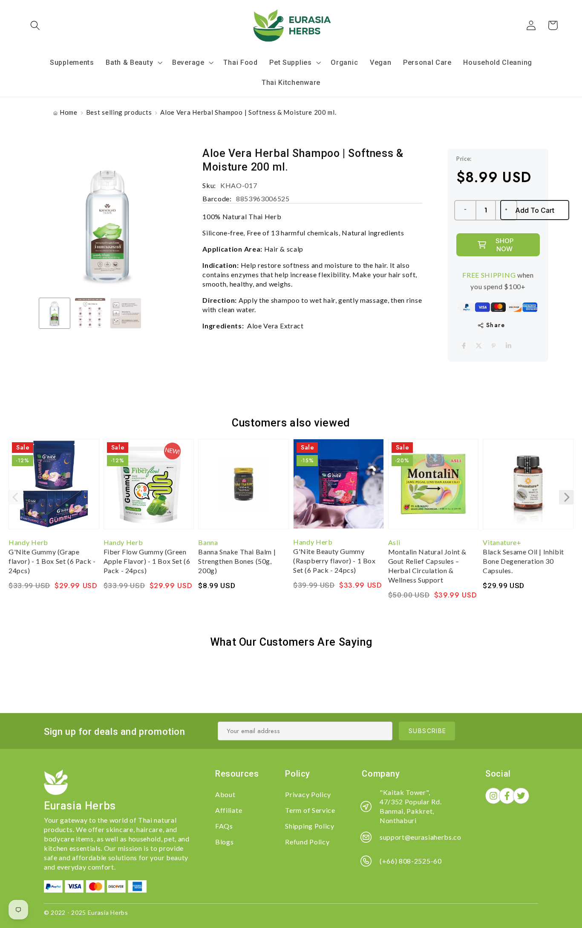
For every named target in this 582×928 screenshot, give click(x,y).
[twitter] (478, 345)
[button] (35, 25)
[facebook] (463, 345)
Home (69, 112)
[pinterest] (493, 345)
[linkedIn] (508, 345)
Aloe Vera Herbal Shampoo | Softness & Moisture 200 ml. (248, 112)
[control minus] (464, 210)
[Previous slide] (16, 497)
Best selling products (119, 112)
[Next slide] (566, 497)
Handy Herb (28, 542)
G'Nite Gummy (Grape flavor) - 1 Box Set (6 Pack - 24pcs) (52, 561)
